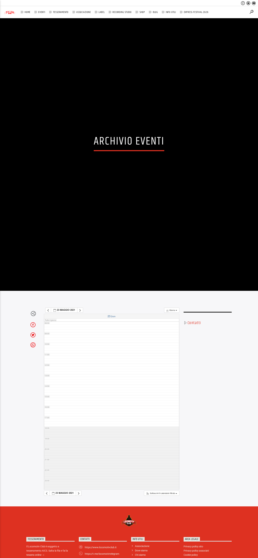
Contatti (194, 354)
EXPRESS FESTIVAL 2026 (196, 12)
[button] (161, 524)
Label (102, 12)
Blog (155, 12)
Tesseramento (61, 12)
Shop (142, 12)
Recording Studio (122, 12)
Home (27, 12)
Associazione (83, 12)
